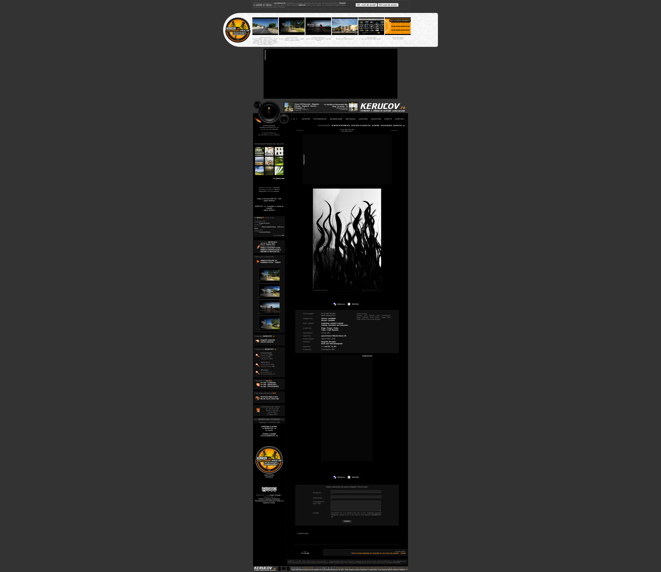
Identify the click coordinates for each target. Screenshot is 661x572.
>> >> (394, 130)
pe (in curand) (269, 428)
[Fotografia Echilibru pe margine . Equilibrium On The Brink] (260, 175)
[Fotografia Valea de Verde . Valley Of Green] (279, 165)
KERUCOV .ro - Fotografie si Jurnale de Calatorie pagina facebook (269, 208)
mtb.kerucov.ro (306, 109)
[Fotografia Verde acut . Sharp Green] (279, 175)
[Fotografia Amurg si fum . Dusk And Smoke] (269, 175)
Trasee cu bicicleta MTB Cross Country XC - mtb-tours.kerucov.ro (423, 29)
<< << (300, 130)
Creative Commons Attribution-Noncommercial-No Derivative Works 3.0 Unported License (269, 501)
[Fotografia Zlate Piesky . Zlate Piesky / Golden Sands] (260, 165)
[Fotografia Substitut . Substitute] (260, 155)
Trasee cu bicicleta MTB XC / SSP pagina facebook (269, 200)
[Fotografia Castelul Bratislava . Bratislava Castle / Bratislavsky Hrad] (269, 155)
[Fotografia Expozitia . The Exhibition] (279, 155)
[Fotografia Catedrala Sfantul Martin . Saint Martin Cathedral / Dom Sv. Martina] (269, 165)
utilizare (269, 435)
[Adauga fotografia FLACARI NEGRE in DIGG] (354, 305)
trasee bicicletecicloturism (269, 476)
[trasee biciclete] (238, 42)
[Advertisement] (330, 74)
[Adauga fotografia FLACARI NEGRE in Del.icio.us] (340, 305)
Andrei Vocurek (275, 495)
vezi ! (279, 178)
